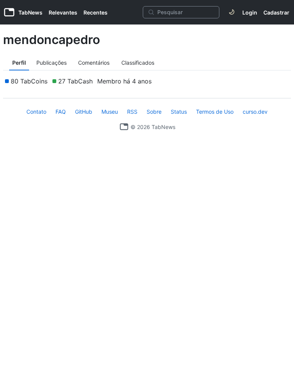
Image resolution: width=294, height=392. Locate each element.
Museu (109, 111)
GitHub (83, 111)
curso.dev (255, 111)
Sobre (154, 111)
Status (179, 111)
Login (249, 12)
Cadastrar (276, 12)
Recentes (95, 12)
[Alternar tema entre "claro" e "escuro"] (231, 12)
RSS (132, 111)
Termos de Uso (215, 111)
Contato (36, 111)
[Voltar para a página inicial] (124, 127)
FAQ (61, 111)
